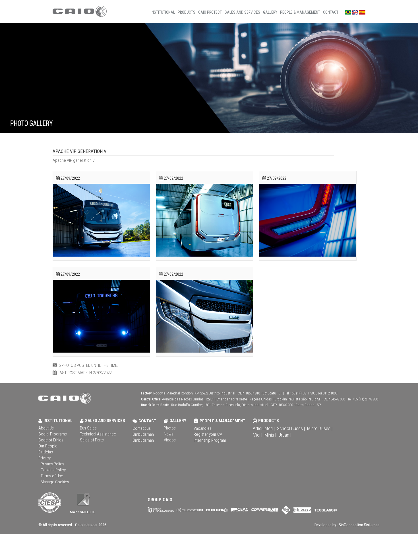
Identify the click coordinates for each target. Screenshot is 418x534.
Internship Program (210, 440)
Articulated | (264, 428)
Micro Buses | (319, 428)
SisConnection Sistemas (359, 524)
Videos (170, 440)
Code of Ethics (50, 440)
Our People (47, 446)
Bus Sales (88, 428)
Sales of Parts (92, 440)
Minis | (270, 435)
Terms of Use (52, 475)
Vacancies (203, 428)
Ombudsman (143, 434)
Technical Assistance (98, 434)
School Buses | (291, 428)
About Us (46, 428)
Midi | (257, 435)
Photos (170, 428)
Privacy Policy (52, 464)
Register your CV (208, 434)
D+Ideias (45, 452)
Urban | (284, 435)
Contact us (142, 428)
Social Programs (52, 434)
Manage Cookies (55, 481)
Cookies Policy (53, 469)
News (168, 434)
